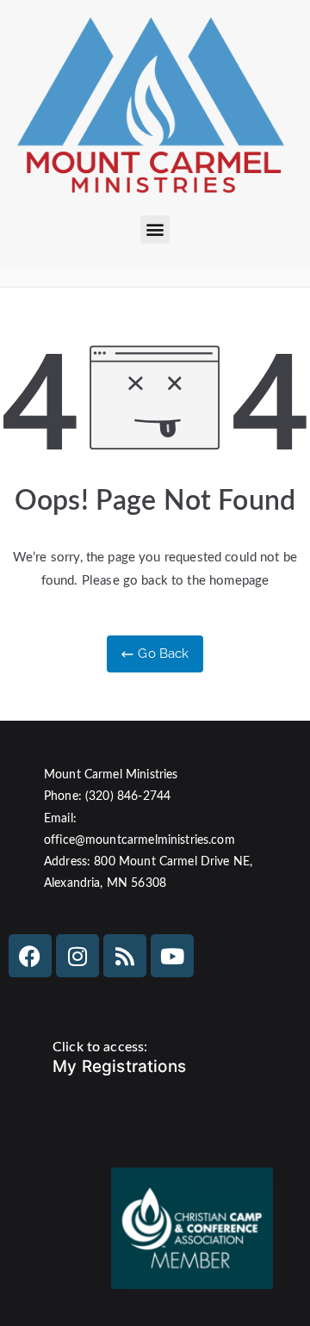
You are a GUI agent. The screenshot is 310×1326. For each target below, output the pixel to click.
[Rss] (124, 955)
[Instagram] (77, 955)
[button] (154, 229)
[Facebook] (30, 955)
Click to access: (100, 1047)
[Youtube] (172, 955)
